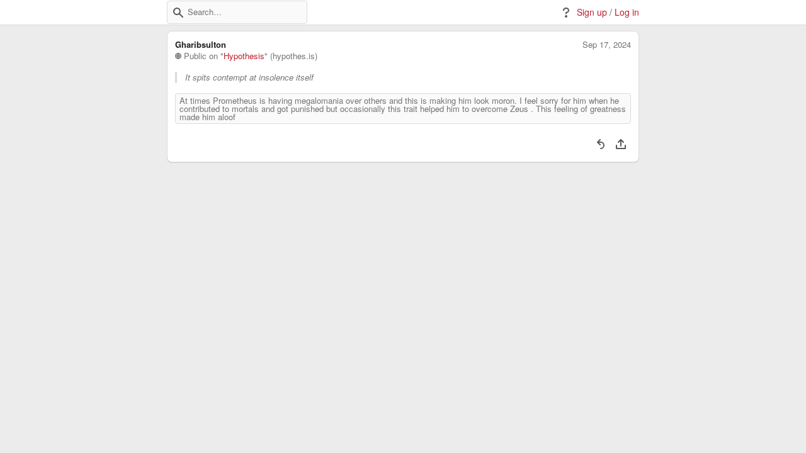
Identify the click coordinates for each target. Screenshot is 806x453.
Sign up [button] (592, 12)
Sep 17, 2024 (606, 44)
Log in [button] (627, 12)
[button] (178, 12)
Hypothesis (244, 56)
